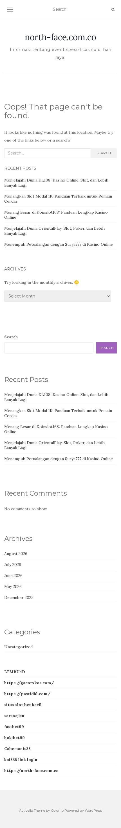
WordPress (93, 810)
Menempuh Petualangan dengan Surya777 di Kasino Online (58, 244)
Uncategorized (18, 646)
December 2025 (18, 597)
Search (104, 153)
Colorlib (57, 810)
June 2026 (13, 575)
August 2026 (15, 553)
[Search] (113, 9)
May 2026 (13, 586)
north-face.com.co (60, 37)
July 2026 (12, 564)
